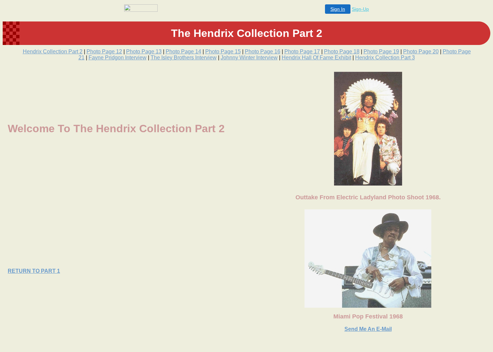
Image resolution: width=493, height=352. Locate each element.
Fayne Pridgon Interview (118, 57)
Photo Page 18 (342, 51)
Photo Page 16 (262, 51)
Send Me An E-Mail (368, 329)
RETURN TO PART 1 (34, 271)
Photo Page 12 (104, 51)
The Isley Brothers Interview (184, 57)
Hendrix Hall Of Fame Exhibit (316, 57)
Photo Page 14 (183, 51)
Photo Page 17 (302, 51)
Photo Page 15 (223, 51)
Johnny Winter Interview (249, 57)
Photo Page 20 (421, 51)
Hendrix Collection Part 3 (385, 57)
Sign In (337, 9)
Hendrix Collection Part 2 (53, 51)
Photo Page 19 (381, 51)
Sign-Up (360, 9)
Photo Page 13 (144, 51)
